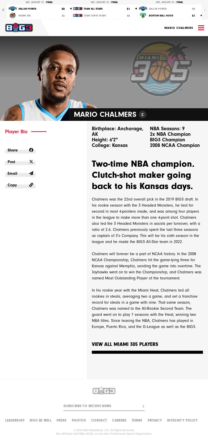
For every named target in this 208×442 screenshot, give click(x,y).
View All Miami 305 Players (125, 344)
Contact (99, 420)
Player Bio (16, 132)
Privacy (155, 420)
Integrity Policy (182, 420)
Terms (137, 420)
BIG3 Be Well (40, 420)
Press (62, 420)
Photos (79, 420)
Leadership (15, 420)
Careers (119, 420)
